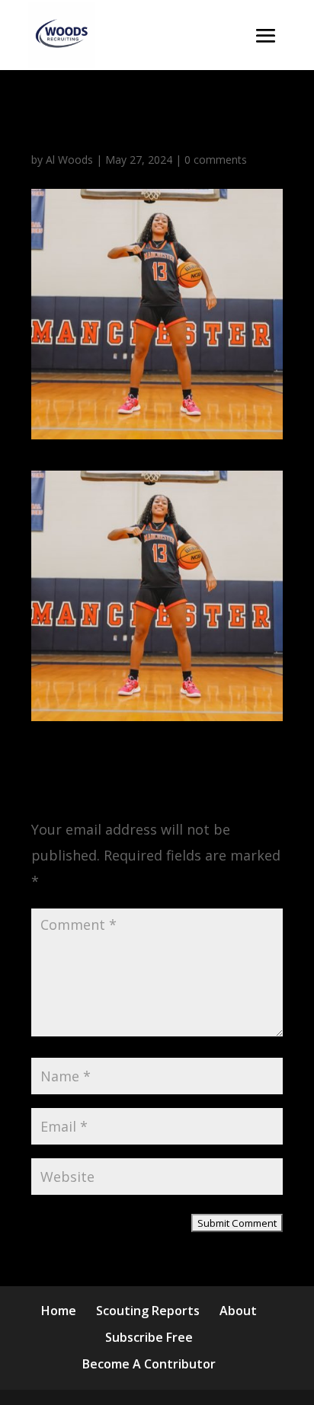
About (238, 1310)
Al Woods (69, 159)
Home (58, 1310)
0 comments (215, 159)
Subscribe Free (149, 1337)
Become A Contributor (149, 1364)
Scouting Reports (148, 1310)
